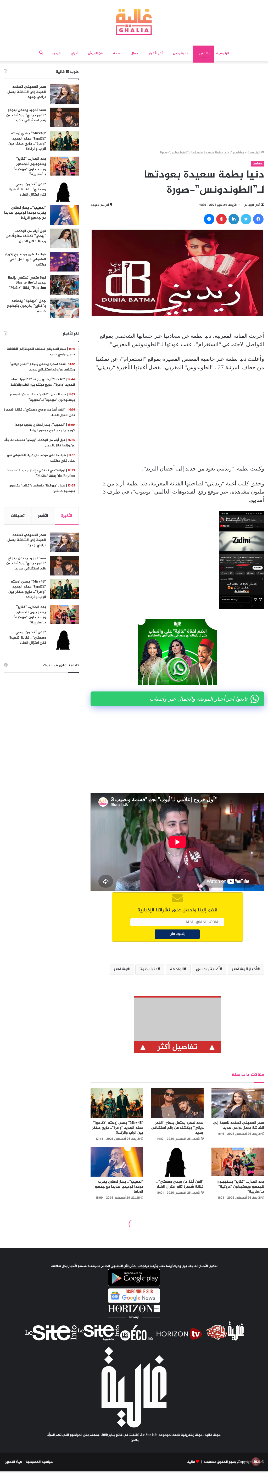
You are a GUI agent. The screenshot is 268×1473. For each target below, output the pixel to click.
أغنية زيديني (208, 969)
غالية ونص (181, 53)
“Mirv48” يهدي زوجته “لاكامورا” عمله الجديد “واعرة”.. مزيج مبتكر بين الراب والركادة (117, 1128)
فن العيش (95, 53)
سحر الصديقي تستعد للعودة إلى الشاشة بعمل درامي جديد (238, 1125)
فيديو (56, 53)
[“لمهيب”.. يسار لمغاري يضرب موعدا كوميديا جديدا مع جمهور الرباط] (117, 1162)
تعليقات (18, 516)
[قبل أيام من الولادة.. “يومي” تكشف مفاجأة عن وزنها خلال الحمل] (64, 238)
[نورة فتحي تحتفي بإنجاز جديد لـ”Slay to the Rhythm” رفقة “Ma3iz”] (64, 285)
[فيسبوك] (258, 219)
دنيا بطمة (148, 969)
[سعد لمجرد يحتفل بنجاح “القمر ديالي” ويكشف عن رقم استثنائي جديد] (177, 1103)
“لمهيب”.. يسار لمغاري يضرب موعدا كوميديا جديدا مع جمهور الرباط (119, 1187)
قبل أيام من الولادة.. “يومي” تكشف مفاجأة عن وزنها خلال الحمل (26, 236)
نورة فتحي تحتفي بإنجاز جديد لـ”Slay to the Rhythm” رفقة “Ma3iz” (27, 283)
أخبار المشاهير (244, 969)
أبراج (74, 53)
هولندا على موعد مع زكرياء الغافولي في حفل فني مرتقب (25, 259)
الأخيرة (66, 516)
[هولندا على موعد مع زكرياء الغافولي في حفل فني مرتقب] (64, 262)
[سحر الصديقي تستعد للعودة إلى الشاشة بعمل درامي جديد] (237, 1103)
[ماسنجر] (209, 219)
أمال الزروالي (252, 205)
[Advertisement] (177, 107)
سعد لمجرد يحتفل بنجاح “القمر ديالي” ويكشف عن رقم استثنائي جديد (177, 1128)
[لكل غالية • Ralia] (134, 22)
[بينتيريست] (221, 219)
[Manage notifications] (256, 1461)
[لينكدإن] (233, 219)
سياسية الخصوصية (39, 1462)
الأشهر (43, 516)
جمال (134, 53)
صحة (116, 53)
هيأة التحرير (13, 1462)
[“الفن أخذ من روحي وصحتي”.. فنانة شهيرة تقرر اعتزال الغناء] (177, 1162)
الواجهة (177, 969)
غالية (191, 1462)
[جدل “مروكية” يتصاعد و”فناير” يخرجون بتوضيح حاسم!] (64, 308)
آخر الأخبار (156, 53)
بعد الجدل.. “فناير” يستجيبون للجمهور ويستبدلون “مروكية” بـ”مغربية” (240, 1187)
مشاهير (204, 53)
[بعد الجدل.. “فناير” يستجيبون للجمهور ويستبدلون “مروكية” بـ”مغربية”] (237, 1162)
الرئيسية (222, 53)
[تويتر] (246, 219)
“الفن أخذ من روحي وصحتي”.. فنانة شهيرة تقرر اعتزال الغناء (180, 1184)
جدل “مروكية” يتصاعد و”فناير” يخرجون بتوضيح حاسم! (26, 306)
